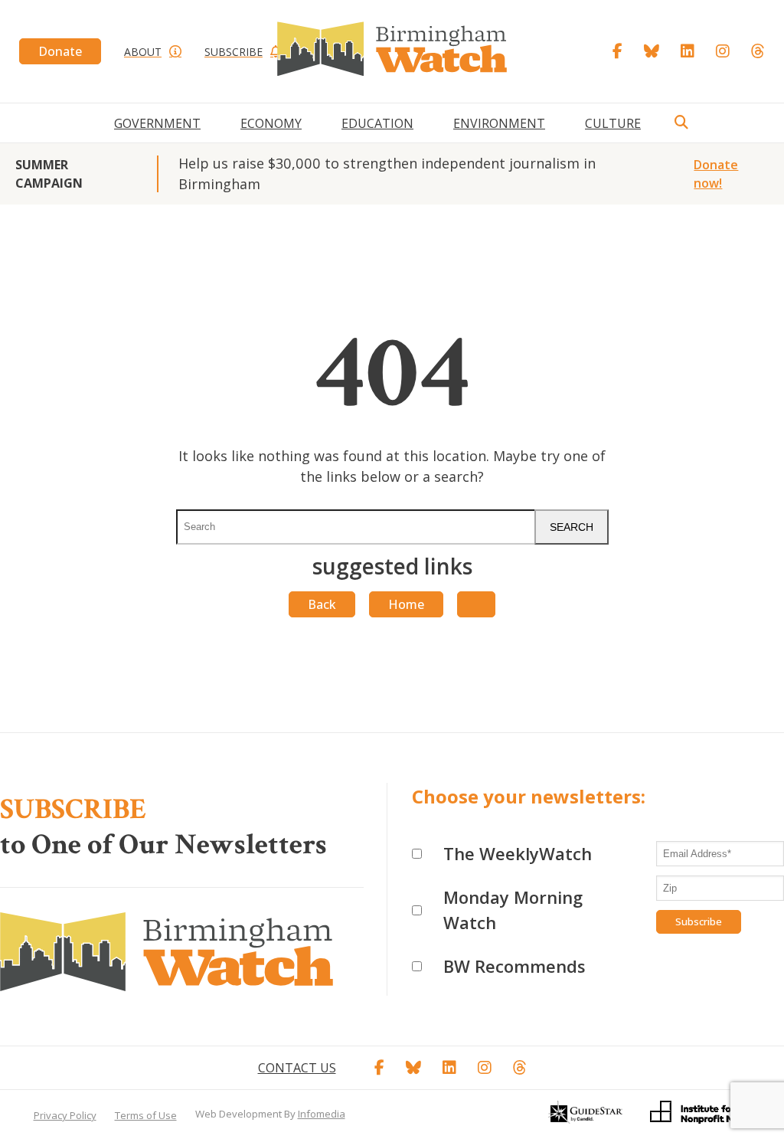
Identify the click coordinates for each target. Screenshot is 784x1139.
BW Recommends (514, 965)
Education (377, 123)
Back (322, 604)
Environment (499, 123)
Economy (271, 123)
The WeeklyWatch (517, 853)
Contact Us (297, 1067)
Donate (60, 51)
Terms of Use (146, 1115)
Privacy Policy (65, 1115)
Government (157, 123)
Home (406, 604)
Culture (613, 123)
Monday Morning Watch (513, 909)
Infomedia (321, 1114)
